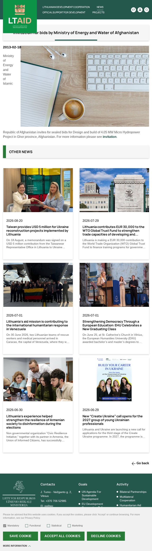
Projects (98, 12)
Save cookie (20, 536)
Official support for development (64, 12)
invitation (110, 136)
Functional (35, 525)
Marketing (77, 525)
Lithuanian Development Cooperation (66, 7)
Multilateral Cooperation (127, 498)
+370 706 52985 (56, 500)
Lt (133, 9)
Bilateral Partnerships (133, 491)
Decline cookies (106, 536)
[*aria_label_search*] (146, 9)
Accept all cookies (62, 536)
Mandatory (13, 525)
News (100, 7)
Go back (143, 463)
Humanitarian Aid (130, 505)
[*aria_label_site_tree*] (140, 9)
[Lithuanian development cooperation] (20, 16)
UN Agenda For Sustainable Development (91, 495)
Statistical (56, 525)
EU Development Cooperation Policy (93, 505)
